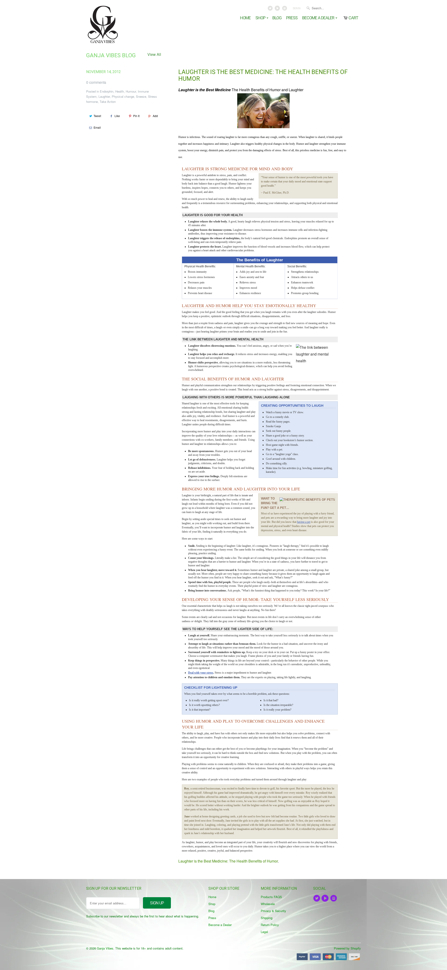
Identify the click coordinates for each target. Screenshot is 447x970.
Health (119, 91)
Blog (276, 18)
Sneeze (141, 96)
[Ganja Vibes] (118, 24)
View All (154, 54)
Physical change (123, 96)
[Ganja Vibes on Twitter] (271, 9)
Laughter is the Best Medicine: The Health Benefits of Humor (263, 75)
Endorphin (106, 91)
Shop (261, 18)
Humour (131, 91)
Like (117, 116)
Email (97, 127)
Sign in (296, 8)
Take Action (108, 101)
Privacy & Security (273, 911)
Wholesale (268, 904)
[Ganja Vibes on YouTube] (278, 9)
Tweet (97, 116)
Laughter (104, 96)
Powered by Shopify (347, 948)
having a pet (303, 522)
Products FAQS (271, 897)
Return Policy (270, 925)
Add (155, 116)
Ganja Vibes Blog (111, 55)
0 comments (96, 82)
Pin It (136, 116)
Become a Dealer (319, 18)
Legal (264, 932)
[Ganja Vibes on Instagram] (285, 9)
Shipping (266, 918)
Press (292, 18)
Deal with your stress (200, 672)
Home (245, 18)
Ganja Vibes (105, 948)
